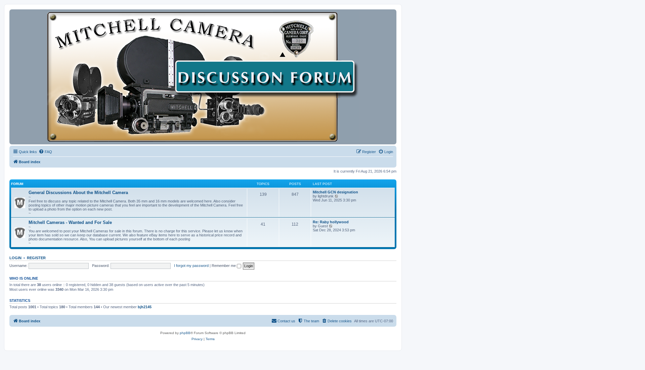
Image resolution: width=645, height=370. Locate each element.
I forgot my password (191, 266)
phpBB (185, 333)
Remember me (224, 266)
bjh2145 (145, 307)
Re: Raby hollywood (331, 222)
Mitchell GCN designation (335, 192)
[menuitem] (45, 152)
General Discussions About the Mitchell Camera (78, 192)
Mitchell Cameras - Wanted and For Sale (70, 222)
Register (36, 258)
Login (15, 258)
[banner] (202, 76)
